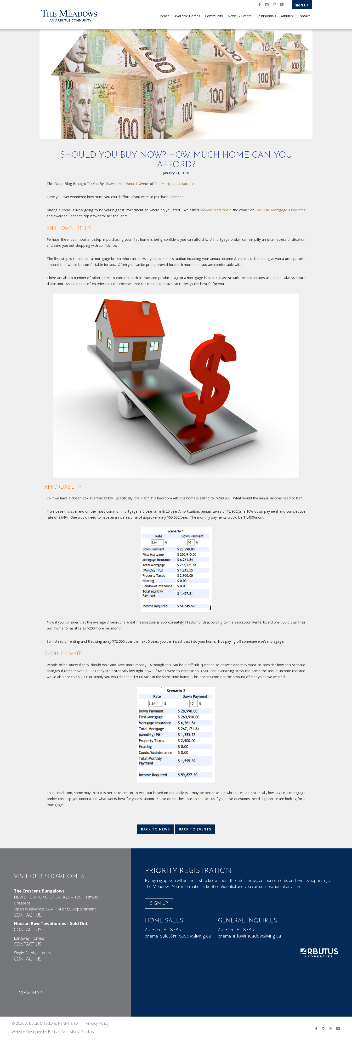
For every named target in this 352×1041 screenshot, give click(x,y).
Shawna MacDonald (121, 183)
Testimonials (266, 16)
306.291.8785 (166, 929)
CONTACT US (27, 915)
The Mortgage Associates (174, 183)
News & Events (239, 16)
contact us (206, 798)
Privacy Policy (97, 1023)
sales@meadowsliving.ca (185, 935)
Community (214, 16)
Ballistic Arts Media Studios (71, 1031)
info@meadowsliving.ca (257, 935)
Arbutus (287, 16)
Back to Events (195, 829)
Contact (304, 16)
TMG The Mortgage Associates (280, 210)
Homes (164, 16)
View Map (30, 993)
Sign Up (302, 5)
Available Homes (187, 16)
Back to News (155, 829)
